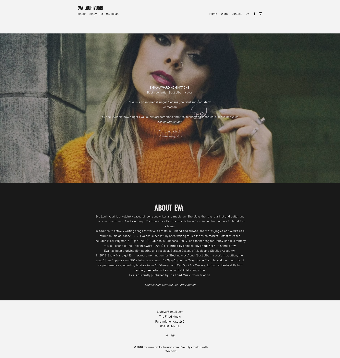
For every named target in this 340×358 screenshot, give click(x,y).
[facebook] (255, 14)
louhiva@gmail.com (170, 312)
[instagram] (260, 14)
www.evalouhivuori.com (163, 347)
